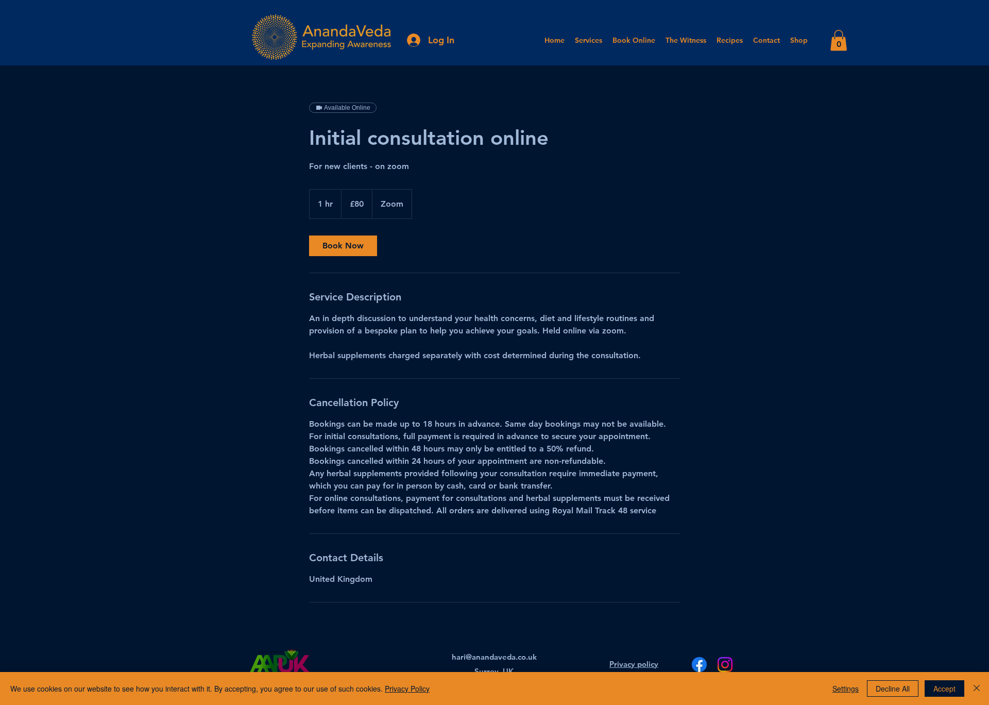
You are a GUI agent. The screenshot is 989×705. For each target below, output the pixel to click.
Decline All (893, 688)
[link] (343, 246)
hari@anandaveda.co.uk (494, 657)
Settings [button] (845, 688)
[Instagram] (725, 664)
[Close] (976, 688)
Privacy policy (633, 664)
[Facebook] (699, 664)
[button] (838, 40)
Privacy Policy (407, 688)
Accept (944, 688)
